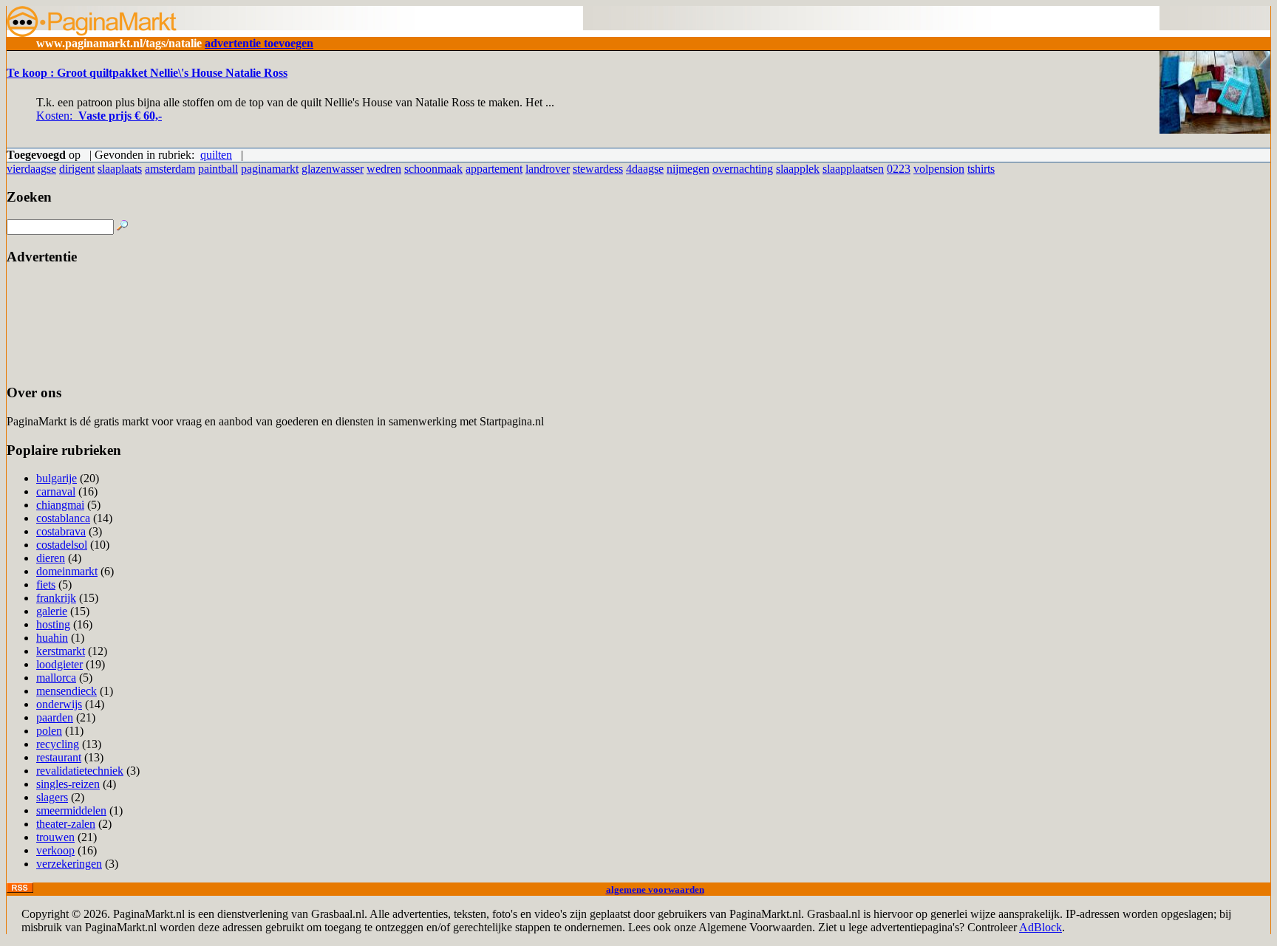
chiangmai (60, 504)
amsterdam (170, 168)
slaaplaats (120, 168)
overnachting (742, 168)
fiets (45, 584)
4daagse (645, 168)
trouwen (55, 837)
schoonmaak (433, 168)
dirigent (77, 168)
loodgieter (59, 664)
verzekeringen (69, 863)
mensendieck (66, 691)
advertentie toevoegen (259, 43)
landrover (547, 168)
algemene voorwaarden (655, 889)
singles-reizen (68, 784)
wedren (384, 168)
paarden (54, 717)
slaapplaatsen (853, 168)
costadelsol (61, 544)
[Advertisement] (53, 324)
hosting (53, 624)
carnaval (55, 491)
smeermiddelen (71, 810)
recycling (57, 744)
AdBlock (1040, 927)
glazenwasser (333, 168)
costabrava (61, 531)
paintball (218, 168)
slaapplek (798, 168)
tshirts (981, 168)
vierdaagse (31, 168)
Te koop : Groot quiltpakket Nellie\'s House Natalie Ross (147, 72)
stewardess (598, 168)
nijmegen (688, 168)
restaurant (58, 757)
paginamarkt (270, 168)
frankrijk (56, 598)
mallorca (56, 677)
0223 (898, 168)
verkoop (55, 850)
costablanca (63, 518)
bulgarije (56, 478)
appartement (494, 168)
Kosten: (99, 115)
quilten (216, 154)
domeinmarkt (67, 571)
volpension (938, 168)
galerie (51, 611)
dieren (50, 558)
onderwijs (59, 704)
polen (49, 730)
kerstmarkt (60, 651)
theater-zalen (65, 824)
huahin (52, 637)
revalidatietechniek (79, 770)
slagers (52, 797)
